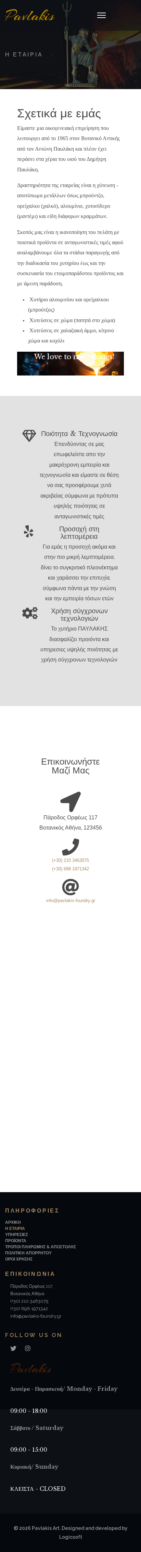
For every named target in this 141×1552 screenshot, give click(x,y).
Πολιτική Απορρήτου (28, 1253)
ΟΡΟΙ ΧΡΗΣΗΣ (19, 1259)
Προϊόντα (15, 1240)
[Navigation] (101, 15)
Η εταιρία (15, 1228)
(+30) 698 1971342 (29, 1308)
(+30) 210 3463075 (70, 860)
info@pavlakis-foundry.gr (70, 900)
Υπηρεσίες (16, 1234)
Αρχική (13, 1222)
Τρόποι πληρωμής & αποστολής (40, 1247)
